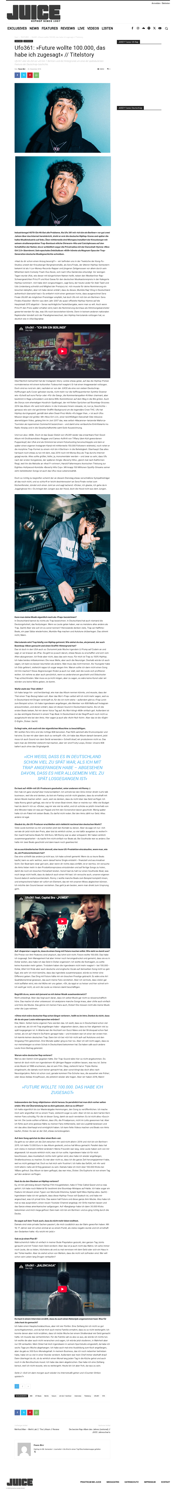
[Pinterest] (30, 75)
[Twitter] (154, 28)
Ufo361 (96, 1396)
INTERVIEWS (28, 41)
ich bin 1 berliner (65, 1396)
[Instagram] (138, 28)
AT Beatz (38, 1396)
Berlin (46, 1396)
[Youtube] (160, 28)
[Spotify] (149, 28)
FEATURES (25, 37)
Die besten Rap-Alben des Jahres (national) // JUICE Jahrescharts (89, 1431)
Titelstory (87, 1396)
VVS (103, 1396)
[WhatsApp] (36, 75)
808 (31, 1396)
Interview (78, 1396)
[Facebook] (132, 28)
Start (16, 37)
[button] (166, 28)
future (54, 1396)
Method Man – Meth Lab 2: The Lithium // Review (37, 1429)
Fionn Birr (21, 69)
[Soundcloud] (143, 28)
